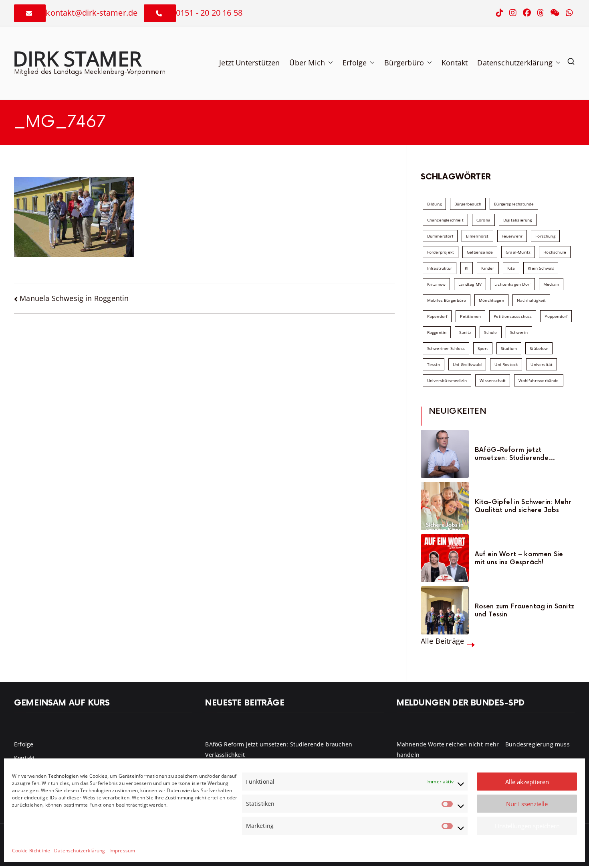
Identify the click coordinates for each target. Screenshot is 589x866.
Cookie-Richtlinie (31, 850)
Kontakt (455, 62)
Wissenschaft (493, 380)
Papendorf (437, 316)
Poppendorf (556, 316)
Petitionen (470, 316)
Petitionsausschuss (513, 316)
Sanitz (465, 332)
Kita (511, 268)
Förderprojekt (440, 252)
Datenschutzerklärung (79, 850)
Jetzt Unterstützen (249, 62)
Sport (483, 348)
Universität (542, 364)
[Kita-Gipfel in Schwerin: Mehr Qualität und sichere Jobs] (445, 506)
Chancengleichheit (445, 220)
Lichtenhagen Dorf (512, 284)
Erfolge (355, 62)
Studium (509, 348)
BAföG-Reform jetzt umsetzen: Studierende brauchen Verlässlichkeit (514, 453)
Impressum (122, 850)
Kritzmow (436, 284)
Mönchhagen (491, 300)
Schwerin (519, 332)
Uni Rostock (506, 364)
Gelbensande (480, 252)
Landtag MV (470, 284)
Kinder (487, 268)
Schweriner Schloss (446, 348)
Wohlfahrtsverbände (538, 380)
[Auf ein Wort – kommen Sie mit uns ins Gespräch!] (445, 558)
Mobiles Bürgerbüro (446, 300)
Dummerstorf (440, 236)
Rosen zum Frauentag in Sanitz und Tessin (524, 610)
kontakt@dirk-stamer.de (91, 12)
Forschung (545, 236)
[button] (329, 62)
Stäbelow (539, 348)
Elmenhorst (477, 236)
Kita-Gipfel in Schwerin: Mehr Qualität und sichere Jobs (523, 506)
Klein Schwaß (541, 268)
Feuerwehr (512, 236)
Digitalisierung (517, 220)
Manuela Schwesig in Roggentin (74, 298)
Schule (490, 332)
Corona (483, 220)
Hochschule (554, 252)
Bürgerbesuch (467, 204)
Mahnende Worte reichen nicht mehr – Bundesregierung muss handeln (483, 749)
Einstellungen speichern (527, 826)
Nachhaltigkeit (531, 300)
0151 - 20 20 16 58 (209, 12)
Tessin (433, 364)
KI (466, 268)
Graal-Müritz (518, 252)
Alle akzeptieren (527, 782)
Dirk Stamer (77, 58)
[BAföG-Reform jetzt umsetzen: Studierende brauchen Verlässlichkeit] (445, 454)
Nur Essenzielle (527, 804)
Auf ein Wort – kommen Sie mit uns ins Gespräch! (519, 558)
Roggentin (437, 332)
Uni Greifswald (467, 364)
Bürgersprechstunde (514, 204)
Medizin (551, 284)
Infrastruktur (439, 268)
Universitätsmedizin (447, 380)
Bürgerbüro (404, 62)
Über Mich (307, 62)
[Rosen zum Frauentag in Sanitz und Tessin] (445, 610)
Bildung (434, 204)
